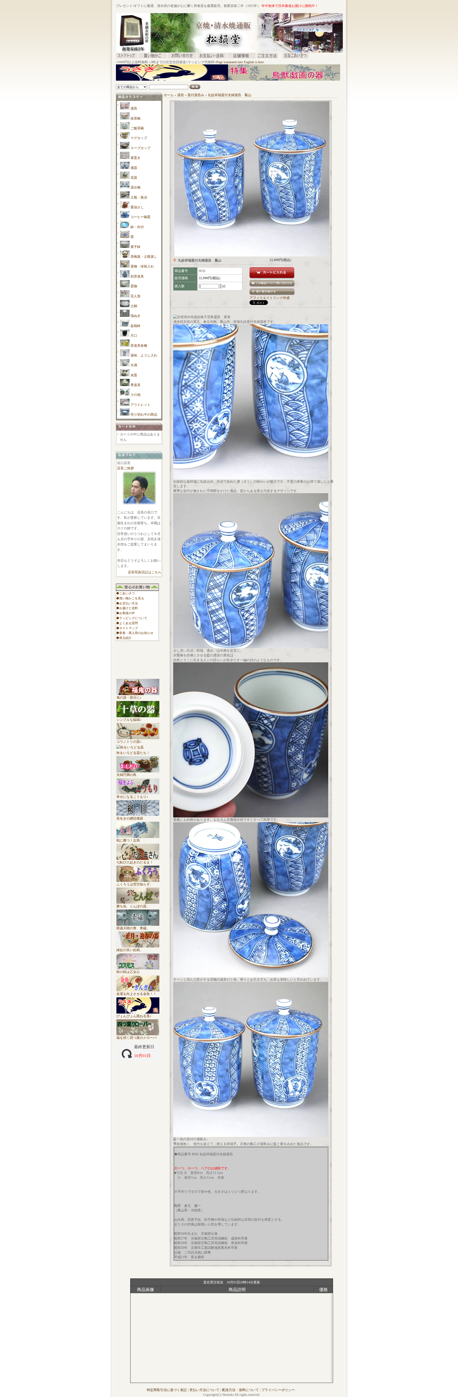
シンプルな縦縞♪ (128, 720)
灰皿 (133, 375)
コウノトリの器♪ (128, 741)
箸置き (135, 158)
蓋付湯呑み (195, 95)
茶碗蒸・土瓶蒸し (143, 256)
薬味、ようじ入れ (143, 355)
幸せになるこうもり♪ (132, 797)
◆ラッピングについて (131, 618)
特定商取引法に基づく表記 (167, 1390)
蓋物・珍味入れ (142, 266)
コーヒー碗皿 (140, 217)
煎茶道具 (137, 276)
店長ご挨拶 (125, 468)
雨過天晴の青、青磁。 (133, 928)
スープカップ (140, 148)
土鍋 (133, 306)
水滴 (133, 365)
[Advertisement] (203, 82)
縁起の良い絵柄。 (129, 950)
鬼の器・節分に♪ (128, 697)
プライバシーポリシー (278, 1390)
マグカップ (138, 138)
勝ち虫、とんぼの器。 (133, 906)
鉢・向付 (137, 227)
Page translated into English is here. (240, 62)
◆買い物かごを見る (130, 598)
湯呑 (133, 108)
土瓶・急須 (138, 197)
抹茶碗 (135, 118)
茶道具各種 (138, 345)
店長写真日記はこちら (144, 572)
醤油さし (137, 207)
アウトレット (140, 405)
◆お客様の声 (125, 613)
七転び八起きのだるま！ (134, 862)
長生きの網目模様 (129, 818)
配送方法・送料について (240, 1390)
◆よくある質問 (127, 623)
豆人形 (135, 296)
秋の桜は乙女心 (128, 972)
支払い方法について (204, 1390)
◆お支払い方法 (127, 603)
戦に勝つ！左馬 (128, 840)
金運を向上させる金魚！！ (136, 994)
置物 (133, 286)
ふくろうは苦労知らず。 (134, 884)
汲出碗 (135, 187)
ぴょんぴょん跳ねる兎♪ (133, 1016)
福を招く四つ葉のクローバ (136, 1038)
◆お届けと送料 (127, 608)
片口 (133, 335)
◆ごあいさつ (125, 593)
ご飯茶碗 (137, 128)
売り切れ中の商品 (143, 414)
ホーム (169, 95)
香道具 (135, 385)
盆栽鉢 (135, 326)
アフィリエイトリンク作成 (270, 298)
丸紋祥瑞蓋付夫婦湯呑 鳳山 (229, 95)
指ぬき (135, 316)
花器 (133, 177)
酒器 (133, 168)
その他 (135, 395)
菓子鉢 (135, 247)
